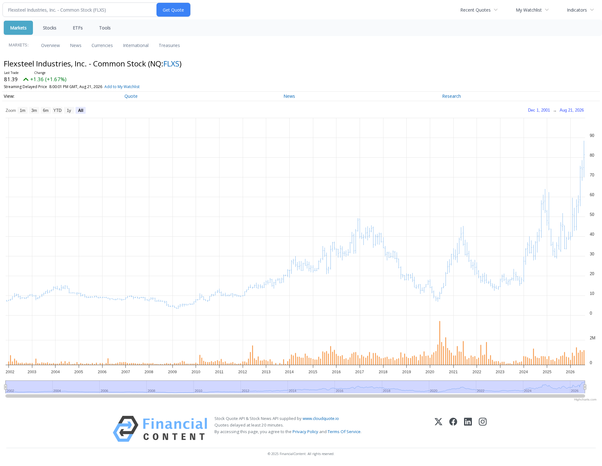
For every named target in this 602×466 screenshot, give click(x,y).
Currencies (102, 45)
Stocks (49, 28)
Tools (105, 28)
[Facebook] (453, 428)
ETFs (78, 28)
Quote (131, 96)
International (136, 45)
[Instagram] (482, 428)
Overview (50, 45)
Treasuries (169, 45)
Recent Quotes (475, 10)
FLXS (171, 63)
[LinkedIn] (468, 428)
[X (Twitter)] (438, 428)
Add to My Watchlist (122, 86)
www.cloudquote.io (321, 418)
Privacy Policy (305, 431)
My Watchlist (529, 10)
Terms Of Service (344, 431)
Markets (18, 28)
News (76, 45)
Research (451, 96)
